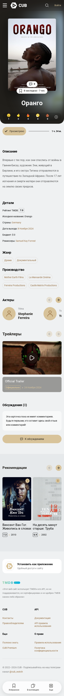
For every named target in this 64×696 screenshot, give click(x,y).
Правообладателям (13, 623)
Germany (16, 222)
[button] (59, 300)
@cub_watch (16, 671)
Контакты (7, 618)
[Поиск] (47, 5)
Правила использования (47, 642)
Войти (57, 5)
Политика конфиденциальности (46, 649)
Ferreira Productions (14, 285)
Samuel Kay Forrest (26, 241)
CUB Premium (9, 648)
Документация (42, 618)
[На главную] (19, 5)
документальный (26, 260)
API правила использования (42, 624)
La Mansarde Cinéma (40, 277)
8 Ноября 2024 (25, 228)
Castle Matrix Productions (43, 285)
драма (8, 260)
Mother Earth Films (14, 277)
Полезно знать (10, 642)
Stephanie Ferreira (25, 316)
